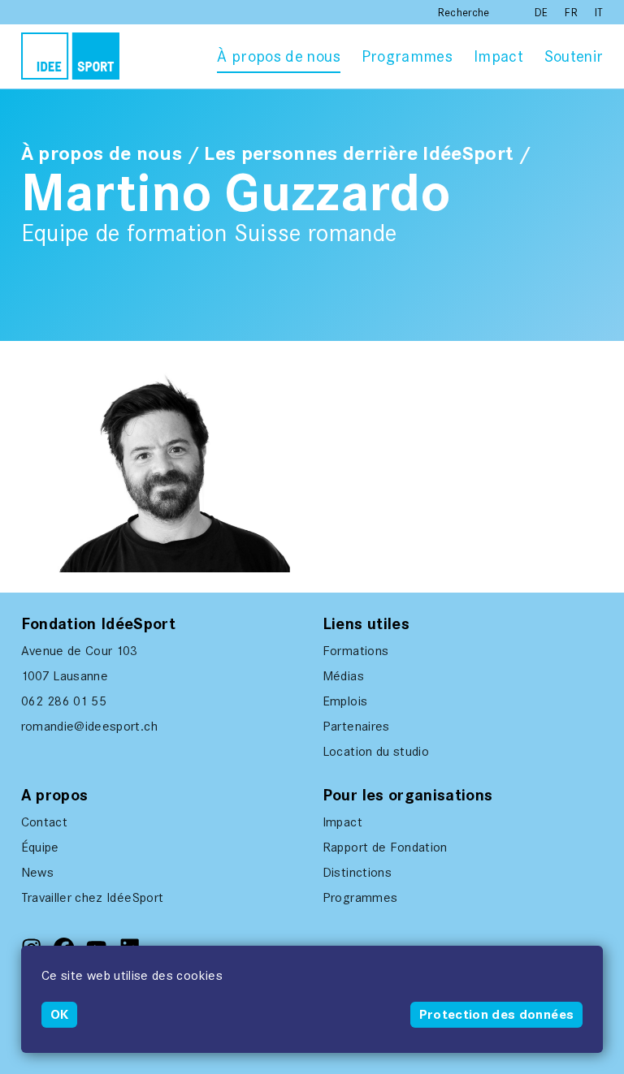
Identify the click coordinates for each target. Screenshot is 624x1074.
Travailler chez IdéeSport (92, 897)
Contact (44, 822)
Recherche (464, 12)
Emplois (345, 701)
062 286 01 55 (64, 701)
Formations (356, 650)
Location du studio (376, 751)
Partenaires (356, 726)
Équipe (40, 847)
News (37, 872)
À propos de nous (278, 56)
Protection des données (496, 1015)
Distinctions (357, 872)
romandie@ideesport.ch (89, 726)
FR (573, 12)
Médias (343, 676)
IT (599, 12)
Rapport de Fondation (385, 847)
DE (543, 12)
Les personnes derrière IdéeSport (359, 153)
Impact (498, 56)
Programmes (407, 56)
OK (59, 1015)
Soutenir (574, 56)
